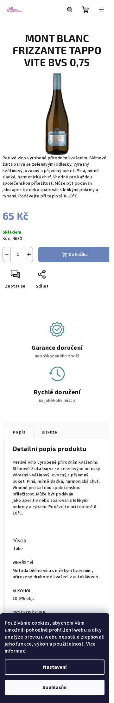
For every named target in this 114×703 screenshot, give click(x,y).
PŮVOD (19, 541)
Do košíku (78, 254)
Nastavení (54, 667)
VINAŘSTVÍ (23, 563)
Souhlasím (54, 687)
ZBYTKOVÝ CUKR (29, 612)
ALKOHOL (22, 591)
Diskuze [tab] (49, 432)
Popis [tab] (19, 432)
